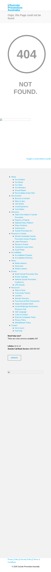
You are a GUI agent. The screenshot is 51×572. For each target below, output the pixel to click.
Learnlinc (18, 296)
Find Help (18, 331)
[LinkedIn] (14, 368)
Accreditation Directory (23, 258)
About (13, 177)
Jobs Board (19, 204)
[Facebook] (10, 368)
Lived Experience (21, 207)
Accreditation (16, 252)
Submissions (20, 228)
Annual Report (20, 190)
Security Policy (26, 559)
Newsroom (19, 266)
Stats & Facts (20, 290)
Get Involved (16, 196)
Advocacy (15, 212)
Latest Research (21, 242)
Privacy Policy (20, 320)
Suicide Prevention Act (23, 231)
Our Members (20, 188)
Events (14, 271)
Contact (14, 325)
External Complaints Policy (25, 317)
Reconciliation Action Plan (25, 193)
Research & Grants (18, 234)
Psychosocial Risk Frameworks (27, 301)
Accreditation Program (23, 255)
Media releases (21, 263)
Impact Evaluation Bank (24, 304)
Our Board (19, 182)
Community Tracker (22, 293)
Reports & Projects (22, 220)
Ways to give (20, 201)
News (13, 261)
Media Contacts (21, 269)
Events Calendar (21, 277)
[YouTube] (19, 368)
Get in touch (19, 328)
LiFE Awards (20, 285)
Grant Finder (20, 250)
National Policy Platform (24, 223)
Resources (15, 288)
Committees (19, 209)
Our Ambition (20, 180)
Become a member (22, 198)
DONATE (14, 358)
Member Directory (22, 298)
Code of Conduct (21, 315)
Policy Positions (21, 225)
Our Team (19, 185)
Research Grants (21, 244)
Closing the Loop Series (24, 247)
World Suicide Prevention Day (26, 274)
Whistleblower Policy (23, 323)
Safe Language (20, 312)
